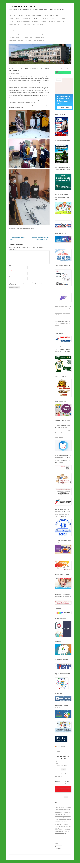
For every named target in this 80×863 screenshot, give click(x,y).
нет (57, 763)
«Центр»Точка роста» (38, 24)
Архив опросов (58, 776)
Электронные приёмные (14, 24)
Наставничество (39, 37)
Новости (11, 21)
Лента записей (58, 845)
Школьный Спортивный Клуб (43, 27)
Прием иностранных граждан (30, 18)
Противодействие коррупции (47, 18)
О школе (44, 21)
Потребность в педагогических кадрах (34, 34)
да (57, 761)
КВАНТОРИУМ (27, 24)
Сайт (10, 276)
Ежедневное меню (36, 31)
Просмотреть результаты (63, 773)
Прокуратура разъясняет (15, 37)
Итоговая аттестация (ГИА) (51, 15)
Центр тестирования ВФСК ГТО (56, 21)
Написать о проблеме (64, 107)
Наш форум (20, 15)
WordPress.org (58, 848)
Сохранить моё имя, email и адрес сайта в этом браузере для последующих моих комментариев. (28, 283)
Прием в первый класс (14, 18)
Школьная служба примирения (34, 15)
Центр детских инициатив (15, 34)
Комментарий (12, 249)
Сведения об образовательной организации (27, 21)
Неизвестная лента (60, 746)
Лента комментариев (59, 846)
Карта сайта (12, 15)
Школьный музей (13, 31)
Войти (56, 843)
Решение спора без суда (60, 833)
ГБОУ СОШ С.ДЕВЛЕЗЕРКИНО (22, 6)
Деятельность (61, 18)
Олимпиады (56, 27)
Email (10, 270)
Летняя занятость (24, 31)
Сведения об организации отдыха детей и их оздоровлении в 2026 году (26, 40)
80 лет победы (50, 34)
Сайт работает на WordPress (15, 857)
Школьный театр (48, 31)
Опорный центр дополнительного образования (21, 27)
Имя (10, 265)
